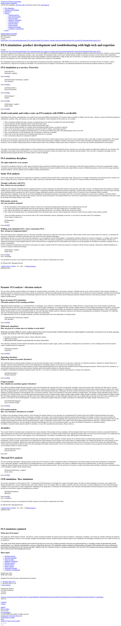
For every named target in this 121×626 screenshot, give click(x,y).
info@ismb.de (45, 5)
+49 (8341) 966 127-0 (21, 5)
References (8, 11)
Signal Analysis (13, 25)
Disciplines (20, 40)
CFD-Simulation (84, 40)
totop (2, 619)
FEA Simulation (9, 8)
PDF (8, 76)
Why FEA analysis (11, 40)
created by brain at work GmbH (10, 621)
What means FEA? (95, 40)
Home (2, 3)
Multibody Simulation (14, 20)
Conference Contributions (16, 29)
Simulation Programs (14, 27)
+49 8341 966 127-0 (7, 266)
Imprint (3, 607)
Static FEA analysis (29, 40)
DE (16, 3)
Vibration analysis (13, 15)
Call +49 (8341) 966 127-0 (14, 616)
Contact (12, 3)
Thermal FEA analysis (73, 40)
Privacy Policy (5, 609)
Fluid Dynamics (13, 23)
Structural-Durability (14, 17)
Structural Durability (11, 558)
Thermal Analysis (13, 22)
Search (7, 30)
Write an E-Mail (9, 617)
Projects (7, 13)
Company (7, 3)
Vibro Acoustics (13, 18)
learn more (4, 76)
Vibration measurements (12, 10)
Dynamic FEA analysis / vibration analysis (47, 40)
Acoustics (63, 40)
